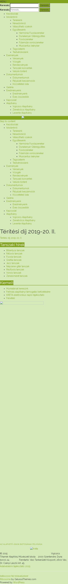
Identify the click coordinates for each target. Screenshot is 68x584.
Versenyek (18, 58)
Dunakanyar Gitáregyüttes (32, 36)
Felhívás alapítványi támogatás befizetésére (28, 291)
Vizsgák (17, 61)
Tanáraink (17, 20)
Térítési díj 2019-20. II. (11, 238)
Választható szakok (22, 26)
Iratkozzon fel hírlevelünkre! (14, 576)
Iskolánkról (11, 17)
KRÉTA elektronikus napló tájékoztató (25, 295)
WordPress (18, 582)
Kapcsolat (11, 100)
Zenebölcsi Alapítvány (24, 109)
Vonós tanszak (13, 272)
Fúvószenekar (26, 39)
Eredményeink (13, 90)
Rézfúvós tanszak (15, 269)
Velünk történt (20, 71)
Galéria (9, 87)
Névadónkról (19, 23)
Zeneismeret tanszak (17, 276)
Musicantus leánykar (29, 45)
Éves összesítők (21, 97)
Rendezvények (20, 65)
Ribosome (5, 579)
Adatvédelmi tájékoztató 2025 (15, 566)
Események (12, 55)
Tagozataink (19, 49)
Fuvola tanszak (13, 256)
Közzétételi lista (21, 84)
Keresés (4, 5)
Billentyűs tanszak (15, 250)
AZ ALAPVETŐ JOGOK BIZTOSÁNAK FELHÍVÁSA (21, 544)
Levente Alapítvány (22, 113)
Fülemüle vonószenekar (31, 42)
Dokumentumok (14, 74)
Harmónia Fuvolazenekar (31, 33)
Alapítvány (11, 103)
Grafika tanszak (14, 260)
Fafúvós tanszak (14, 253)
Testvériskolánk (20, 52)
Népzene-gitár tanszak (17, 266)
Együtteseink (19, 29)
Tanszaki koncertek (22, 68)
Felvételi (10, 298)
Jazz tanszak (12, 263)
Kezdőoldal (12, 13)
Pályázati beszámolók (24, 81)
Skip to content (7, 121)
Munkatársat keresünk (17, 288)
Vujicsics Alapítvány (23, 106)
